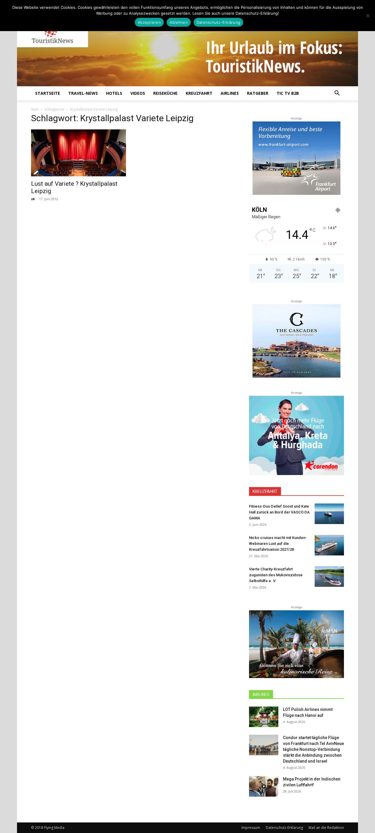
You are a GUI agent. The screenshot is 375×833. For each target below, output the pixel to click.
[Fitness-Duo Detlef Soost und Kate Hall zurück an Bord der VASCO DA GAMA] (329, 513)
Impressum (250, 827)
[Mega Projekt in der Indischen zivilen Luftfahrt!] (263, 786)
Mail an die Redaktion (326, 827)
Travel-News (83, 93)
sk (33, 199)
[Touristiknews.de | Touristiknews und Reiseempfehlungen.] (187, 47)
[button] (337, 94)
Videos (137, 93)
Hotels (114, 93)
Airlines (230, 93)
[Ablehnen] (368, 15)
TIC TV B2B (288, 93)
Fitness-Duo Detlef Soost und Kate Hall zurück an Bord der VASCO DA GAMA (279, 512)
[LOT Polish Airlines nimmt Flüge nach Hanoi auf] (263, 717)
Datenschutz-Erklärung (284, 827)
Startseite (47, 93)
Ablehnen (179, 22)
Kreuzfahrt (199, 93)
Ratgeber (257, 93)
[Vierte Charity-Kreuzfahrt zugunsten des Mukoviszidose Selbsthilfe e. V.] (329, 576)
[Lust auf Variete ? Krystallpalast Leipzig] (78, 152)
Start (35, 109)
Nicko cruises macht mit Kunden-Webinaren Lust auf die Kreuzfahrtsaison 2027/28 (278, 543)
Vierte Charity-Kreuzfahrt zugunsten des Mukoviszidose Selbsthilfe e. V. (276, 575)
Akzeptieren (149, 22)
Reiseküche (165, 93)
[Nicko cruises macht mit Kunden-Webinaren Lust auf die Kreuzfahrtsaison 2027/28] (329, 545)
